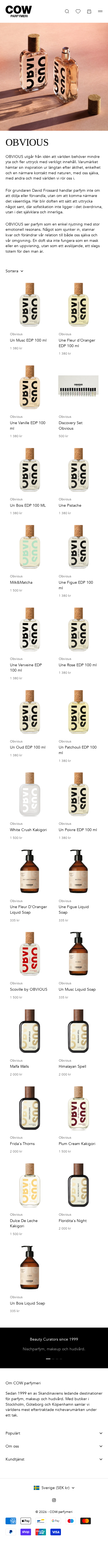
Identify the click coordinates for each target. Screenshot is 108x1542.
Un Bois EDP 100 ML (28, 505)
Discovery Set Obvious (71, 425)
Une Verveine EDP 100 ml (26, 667)
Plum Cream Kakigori (77, 1143)
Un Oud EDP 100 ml (27, 747)
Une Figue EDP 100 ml (76, 585)
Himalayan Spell (72, 1066)
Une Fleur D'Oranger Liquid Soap (28, 909)
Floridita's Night (73, 1220)
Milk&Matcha (21, 582)
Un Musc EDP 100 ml (28, 340)
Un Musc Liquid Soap (77, 989)
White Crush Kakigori (28, 830)
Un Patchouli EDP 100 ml (78, 750)
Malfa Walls (19, 1066)
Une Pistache (70, 505)
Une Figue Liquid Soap (74, 909)
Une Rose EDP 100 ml (78, 665)
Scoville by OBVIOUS (28, 989)
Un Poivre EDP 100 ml (78, 830)
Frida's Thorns (22, 1143)
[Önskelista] (78, 11)
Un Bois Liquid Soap (27, 1303)
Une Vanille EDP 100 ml (27, 425)
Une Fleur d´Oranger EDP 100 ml (77, 343)
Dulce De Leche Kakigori (24, 1223)
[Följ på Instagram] (54, 1500)
